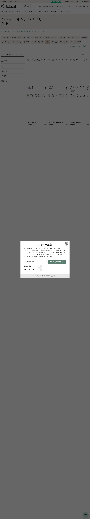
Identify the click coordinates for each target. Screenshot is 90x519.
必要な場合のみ (29, 262)
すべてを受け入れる (56, 262)
